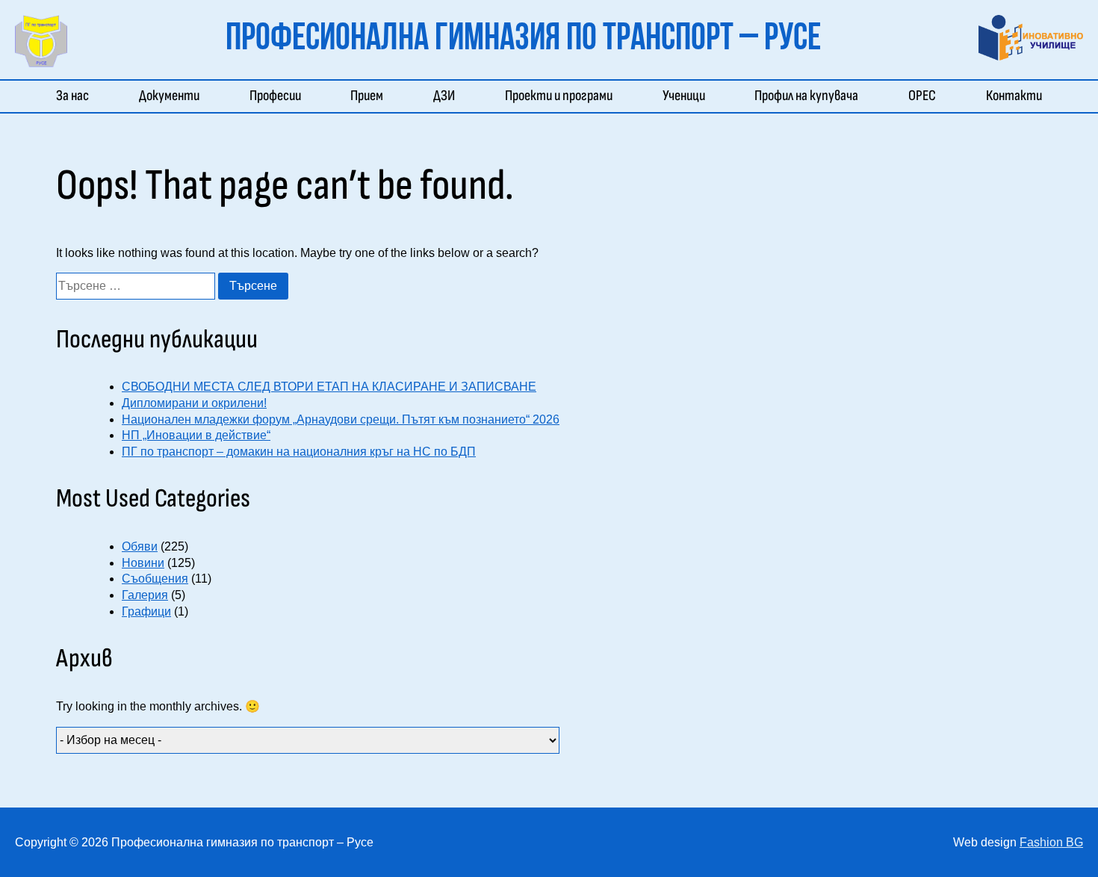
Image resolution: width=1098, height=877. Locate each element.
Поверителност (858, 116)
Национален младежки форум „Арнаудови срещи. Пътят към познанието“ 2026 (340, 419)
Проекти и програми (558, 96)
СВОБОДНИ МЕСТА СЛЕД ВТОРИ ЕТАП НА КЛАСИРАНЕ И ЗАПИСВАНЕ (329, 386)
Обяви (140, 546)
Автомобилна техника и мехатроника (350, 116)
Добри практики (706, 116)
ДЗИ (444, 96)
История (80, 116)
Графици (146, 611)
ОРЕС (922, 96)
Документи (169, 96)
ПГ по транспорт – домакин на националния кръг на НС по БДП (299, 451)
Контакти (1014, 96)
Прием (366, 96)
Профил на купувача (806, 96)
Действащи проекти (561, 116)
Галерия (145, 595)
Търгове (776, 116)
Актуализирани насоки (768, 116)
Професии (275, 96)
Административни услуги (208, 116)
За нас (72, 96)
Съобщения (155, 578)
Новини (143, 563)
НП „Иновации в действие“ (196, 435)
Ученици (684, 96)
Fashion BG (1051, 842)
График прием (386, 116)
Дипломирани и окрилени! (194, 403)
